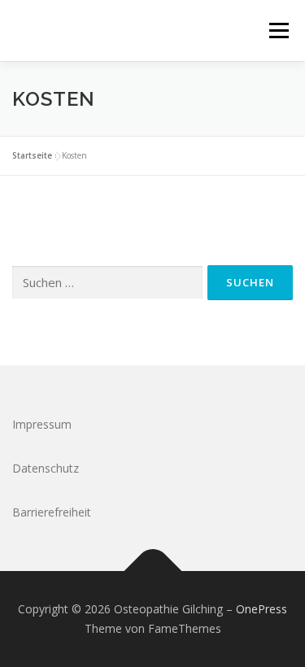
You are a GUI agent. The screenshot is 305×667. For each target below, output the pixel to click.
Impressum (42, 424)
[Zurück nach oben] (152, 571)
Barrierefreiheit (51, 512)
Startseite (32, 155)
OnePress (261, 609)
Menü (277, 30)
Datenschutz (45, 468)
